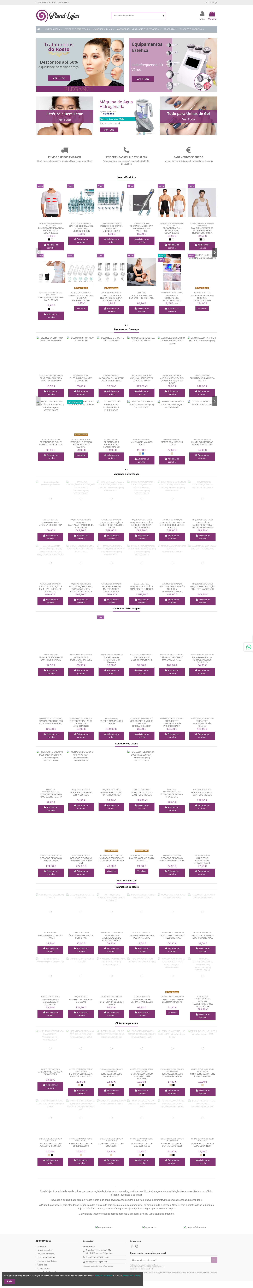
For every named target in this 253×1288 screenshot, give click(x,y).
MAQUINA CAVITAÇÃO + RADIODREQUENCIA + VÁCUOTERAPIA (141, 525)
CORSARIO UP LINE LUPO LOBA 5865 (111, 1144)
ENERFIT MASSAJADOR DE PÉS (111, 722)
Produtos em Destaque (126, 329)
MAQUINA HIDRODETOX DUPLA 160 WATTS (141, 379)
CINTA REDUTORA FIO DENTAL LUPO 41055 (172, 1144)
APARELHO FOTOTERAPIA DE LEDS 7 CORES (111, 1002)
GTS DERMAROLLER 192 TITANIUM (50, 936)
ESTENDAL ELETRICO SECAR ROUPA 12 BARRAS (81, 444)
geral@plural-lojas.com (96, 1262)
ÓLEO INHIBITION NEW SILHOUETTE (81, 379)
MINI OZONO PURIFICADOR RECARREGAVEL (202, 860)
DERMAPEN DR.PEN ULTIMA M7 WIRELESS (142, 1000)
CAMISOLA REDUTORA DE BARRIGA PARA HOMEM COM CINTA (202, 230)
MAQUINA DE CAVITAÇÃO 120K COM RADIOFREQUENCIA (172, 589)
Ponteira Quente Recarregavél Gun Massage (111, 659)
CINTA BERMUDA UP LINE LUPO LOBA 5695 (202, 1075)
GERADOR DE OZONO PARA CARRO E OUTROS (172, 859)
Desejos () (212, 2)
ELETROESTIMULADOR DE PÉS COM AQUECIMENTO (81, 723)
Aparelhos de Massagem (126, 608)
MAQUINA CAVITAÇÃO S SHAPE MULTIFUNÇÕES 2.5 (141, 589)
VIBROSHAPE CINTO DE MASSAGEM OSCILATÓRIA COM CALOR (141, 725)
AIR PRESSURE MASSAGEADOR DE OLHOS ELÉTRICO (111, 938)
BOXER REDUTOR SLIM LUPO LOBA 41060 (202, 1144)
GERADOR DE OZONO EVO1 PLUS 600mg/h (142, 793)
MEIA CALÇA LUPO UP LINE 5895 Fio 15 (142, 1144)
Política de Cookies (46, 1257)
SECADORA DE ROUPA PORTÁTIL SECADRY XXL (51, 443)
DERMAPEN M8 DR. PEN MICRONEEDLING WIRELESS (141, 228)
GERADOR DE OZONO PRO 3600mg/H (51, 859)
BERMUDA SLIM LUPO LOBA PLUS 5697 (111, 1075)
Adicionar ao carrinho (52, 246)
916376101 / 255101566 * (98, 1257)
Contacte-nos (43, 1268)
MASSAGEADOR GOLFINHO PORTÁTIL (141, 658)
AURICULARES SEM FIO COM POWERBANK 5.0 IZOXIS (172, 380)
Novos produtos (44, 1250)
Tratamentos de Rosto (126, 887)
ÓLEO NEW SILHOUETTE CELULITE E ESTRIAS (111, 379)
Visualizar (81, 308)
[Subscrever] (214, 1260)
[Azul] (143, 453)
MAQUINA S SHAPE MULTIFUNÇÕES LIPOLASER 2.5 (111, 589)
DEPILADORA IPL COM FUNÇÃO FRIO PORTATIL (141, 296)
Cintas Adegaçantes (126, 1023)
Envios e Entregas (45, 1253)
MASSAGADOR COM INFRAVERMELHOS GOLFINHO (202, 659)
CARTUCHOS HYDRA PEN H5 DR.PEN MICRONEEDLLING (81, 298)
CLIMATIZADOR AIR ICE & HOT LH (202, 379)
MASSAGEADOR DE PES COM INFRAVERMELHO (51, 722)
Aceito (9, 1281)
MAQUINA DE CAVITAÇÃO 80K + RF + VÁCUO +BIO (202, 587)
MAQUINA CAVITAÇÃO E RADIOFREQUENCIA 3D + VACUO (111, 525)
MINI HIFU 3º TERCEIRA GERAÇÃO (80, 1000)
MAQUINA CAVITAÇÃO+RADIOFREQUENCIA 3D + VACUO (84, 525)
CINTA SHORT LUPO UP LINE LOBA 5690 (80, 1144)
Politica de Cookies (131, 1275)
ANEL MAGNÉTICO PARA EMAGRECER (50, 1073)
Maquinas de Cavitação (127, 474)
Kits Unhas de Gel (126, 880)
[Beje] (140, 453)
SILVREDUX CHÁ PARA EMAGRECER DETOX (51, 379)
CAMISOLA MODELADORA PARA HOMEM (51, 298)
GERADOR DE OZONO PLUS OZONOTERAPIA (51, 795)
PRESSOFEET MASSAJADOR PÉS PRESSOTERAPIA (172, 723)
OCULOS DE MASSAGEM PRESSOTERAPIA (172, 936)
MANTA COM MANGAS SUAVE (141, 443)
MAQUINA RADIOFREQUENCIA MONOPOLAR (203, 1004)
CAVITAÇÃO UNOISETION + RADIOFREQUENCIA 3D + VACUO (172, 525)
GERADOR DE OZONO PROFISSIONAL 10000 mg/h (81, 860)
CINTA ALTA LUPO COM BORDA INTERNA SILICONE (141, 1076)
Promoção (42, 1246)
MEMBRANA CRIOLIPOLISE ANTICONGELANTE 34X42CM (172, 299)
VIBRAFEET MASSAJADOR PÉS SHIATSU (202, 723)
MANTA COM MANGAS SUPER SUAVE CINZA (202, 443)
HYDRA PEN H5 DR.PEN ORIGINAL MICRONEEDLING (202, 298)
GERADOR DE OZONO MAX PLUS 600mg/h (202, 793)
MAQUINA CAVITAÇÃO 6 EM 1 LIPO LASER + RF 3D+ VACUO (50, 589)
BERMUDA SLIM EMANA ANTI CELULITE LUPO (80, 1075)
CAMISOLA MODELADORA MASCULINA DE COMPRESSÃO (51, 230)
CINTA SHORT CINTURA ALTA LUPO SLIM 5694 (50, 1144)
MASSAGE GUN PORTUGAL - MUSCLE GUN (81, 659)
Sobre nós (42, 1265)
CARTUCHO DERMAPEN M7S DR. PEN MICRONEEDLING (81, 228)
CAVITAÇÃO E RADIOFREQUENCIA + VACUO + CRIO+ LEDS (202, 525)
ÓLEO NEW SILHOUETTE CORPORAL (81, 936)
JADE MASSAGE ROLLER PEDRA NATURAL (142, 936)
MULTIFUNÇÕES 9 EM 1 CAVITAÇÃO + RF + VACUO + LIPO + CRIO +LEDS (81, 590)
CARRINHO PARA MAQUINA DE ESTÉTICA (50, 523)
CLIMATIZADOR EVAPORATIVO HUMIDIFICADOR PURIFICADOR (111, 446)
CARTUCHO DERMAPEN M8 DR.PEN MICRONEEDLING (111, 228)
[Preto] (49, 239)
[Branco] (52, 239)
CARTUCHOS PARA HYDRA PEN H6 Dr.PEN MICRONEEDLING (111, 298)
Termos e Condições (47, 1261)
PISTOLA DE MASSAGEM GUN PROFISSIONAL (51, 658)
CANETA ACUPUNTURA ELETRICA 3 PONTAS (172, 1000)
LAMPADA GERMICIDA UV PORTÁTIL (141, 859)
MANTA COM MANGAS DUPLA (172, 443)
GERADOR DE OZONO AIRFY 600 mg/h (81, 793)
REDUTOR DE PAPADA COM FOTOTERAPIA (203, 936)
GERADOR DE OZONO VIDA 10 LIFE (172, 795)
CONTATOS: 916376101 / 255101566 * (52, 2)
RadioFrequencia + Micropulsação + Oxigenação (50, 1002)
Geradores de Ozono (126, 743)
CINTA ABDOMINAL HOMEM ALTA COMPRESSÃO (172, 230)
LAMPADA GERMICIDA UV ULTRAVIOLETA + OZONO (111, 859)
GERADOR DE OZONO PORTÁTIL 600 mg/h (111, 793)
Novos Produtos (126, 177)
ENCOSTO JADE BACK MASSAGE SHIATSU (172, 658)
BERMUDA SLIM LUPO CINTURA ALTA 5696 (172, 1075)
